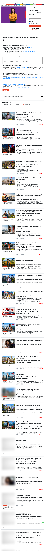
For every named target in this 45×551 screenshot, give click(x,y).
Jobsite (34, 3)
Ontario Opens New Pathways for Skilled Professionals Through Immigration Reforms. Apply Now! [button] (29, 489)
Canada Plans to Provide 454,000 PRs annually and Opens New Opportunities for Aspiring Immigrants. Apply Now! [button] (29, 309)
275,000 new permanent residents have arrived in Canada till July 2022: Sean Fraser (16, 87)
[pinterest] (41, 96)
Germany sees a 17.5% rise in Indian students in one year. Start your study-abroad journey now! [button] (29, 162)
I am (30, 12)
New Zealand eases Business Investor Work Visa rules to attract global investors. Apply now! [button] (29, 440)
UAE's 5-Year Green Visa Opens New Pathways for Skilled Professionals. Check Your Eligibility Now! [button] (27, 472)
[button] (7, 104)
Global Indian (39, 3)
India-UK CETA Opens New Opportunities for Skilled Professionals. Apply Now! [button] (29, 341)
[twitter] (39, 96)
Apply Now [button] (5, 90)
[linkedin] (42, 96)
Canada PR (30, 47)
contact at (31, 16)
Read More (41, 124)
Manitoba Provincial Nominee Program (21, 67)
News (4, 5)
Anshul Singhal (8, 40)
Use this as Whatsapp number (35, 19)
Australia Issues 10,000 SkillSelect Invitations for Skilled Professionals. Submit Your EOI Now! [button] (27, 505)
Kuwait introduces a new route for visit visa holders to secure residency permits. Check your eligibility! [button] (28, 243)
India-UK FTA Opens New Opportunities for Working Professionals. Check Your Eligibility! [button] (29, 357)
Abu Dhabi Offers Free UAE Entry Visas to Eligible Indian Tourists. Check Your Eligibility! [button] (29, 178)
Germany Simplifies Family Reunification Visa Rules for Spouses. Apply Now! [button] (29, 521)
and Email (31, 21)
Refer (31, 3)
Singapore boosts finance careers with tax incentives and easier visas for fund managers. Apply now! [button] (29, 130)
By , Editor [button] (8, 40)
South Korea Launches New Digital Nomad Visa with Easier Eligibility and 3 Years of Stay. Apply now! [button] (28, 390)
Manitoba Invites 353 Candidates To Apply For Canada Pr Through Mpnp (16, 5)
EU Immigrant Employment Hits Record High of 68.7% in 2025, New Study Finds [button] (29, 292)
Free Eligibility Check (10, 3)
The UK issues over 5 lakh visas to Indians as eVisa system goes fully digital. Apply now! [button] (28, 227)
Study (22, 3)
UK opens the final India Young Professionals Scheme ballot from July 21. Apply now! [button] (29, 374)
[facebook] (40, 96)
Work (19, 3)
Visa (24, 3)
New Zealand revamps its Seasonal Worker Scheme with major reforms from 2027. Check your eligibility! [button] (29, 260)
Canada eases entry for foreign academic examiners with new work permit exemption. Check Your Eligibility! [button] (29, 211)
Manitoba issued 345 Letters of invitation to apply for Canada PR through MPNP (16, 84)
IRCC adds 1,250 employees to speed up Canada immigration (13, 77)
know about (31, 14)
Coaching (27, 3)
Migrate (16, 3)
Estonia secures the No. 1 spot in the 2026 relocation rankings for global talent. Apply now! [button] (29, 276)
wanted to (39, 12)
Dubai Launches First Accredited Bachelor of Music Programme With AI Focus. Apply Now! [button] (29, 146)
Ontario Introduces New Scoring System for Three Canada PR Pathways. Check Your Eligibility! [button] (28, 325)
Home (2, 5)
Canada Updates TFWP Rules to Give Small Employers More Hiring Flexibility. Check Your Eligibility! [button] (29, 113)
